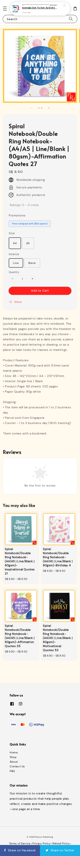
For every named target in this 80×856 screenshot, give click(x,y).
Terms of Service (19, 843)
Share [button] (18, 302)
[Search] (71, 19)
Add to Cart (40, 291)
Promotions (17, 215)
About (14, 761)
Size (12, 233)
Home (14, 752)
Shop (13, 757)
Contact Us (17, 766)
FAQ (12, 771)
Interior (14, 254)
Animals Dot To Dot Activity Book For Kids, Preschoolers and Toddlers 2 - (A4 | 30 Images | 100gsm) (40, 7)
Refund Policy (61, 843)
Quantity (14, 272)
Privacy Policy (41, 843)
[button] (5, 8)
